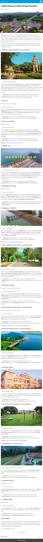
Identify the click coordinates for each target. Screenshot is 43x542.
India (11, 528)
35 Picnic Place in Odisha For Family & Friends (14, 142)
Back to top (40, 537)
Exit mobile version (21, 540)
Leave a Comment (21, 532)
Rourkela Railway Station (19, 302)
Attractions (7, 528)
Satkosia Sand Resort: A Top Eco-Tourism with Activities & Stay (17, 325)
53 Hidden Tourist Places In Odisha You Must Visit (14, 241)
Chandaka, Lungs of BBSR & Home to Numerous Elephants (16, 440)
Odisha (13, 528)
